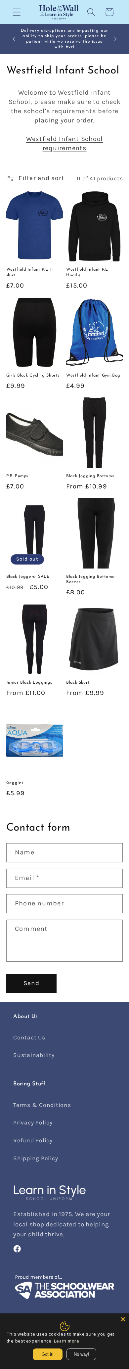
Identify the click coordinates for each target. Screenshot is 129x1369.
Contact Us (29, 1037)
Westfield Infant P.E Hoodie (87, 272)
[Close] (123, 1319)
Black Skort (78, 683)
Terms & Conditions (42, 1105)
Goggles (14, 783)
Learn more (66, 1341)
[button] (17, 12)
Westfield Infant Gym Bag (93, 376)
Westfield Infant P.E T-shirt (30, 272)
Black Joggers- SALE (28, 577)
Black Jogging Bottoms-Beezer (90, 579)
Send (31, 983)
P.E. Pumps (17, 476)
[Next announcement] (115, 39)
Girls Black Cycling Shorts (33, 376)
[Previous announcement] (13, 39)
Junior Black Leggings (29, 683)
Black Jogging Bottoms (90, 476)
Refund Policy (33, 1140)
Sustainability (34, 1055)
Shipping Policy (35, 1158)
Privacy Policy (33, 1122)
